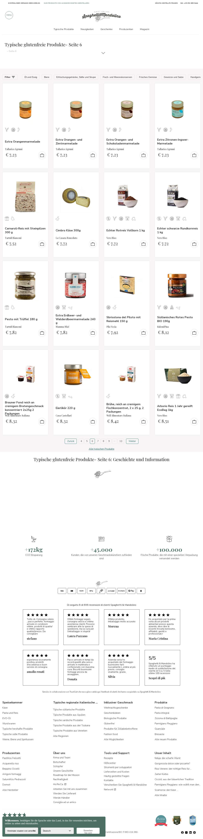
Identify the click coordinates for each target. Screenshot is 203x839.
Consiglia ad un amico (64, 802)
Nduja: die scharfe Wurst (167, 758)
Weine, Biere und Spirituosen (17, 739)
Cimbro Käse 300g (68, 230)
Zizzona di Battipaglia (166, 718)
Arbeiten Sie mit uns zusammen (70, 789)
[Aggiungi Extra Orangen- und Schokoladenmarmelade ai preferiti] (144, 87)
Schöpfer (58, 766)
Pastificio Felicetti (11, 758)
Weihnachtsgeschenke (116, 707)
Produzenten (126, 29)
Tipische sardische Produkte (68, 720)
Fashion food (111, 734)
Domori (6, 784)
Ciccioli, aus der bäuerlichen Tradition (174, 779)
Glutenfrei (109, 723)
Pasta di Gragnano (164, 707)
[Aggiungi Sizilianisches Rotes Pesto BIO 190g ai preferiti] (195, 265)
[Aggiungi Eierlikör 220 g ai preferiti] (93, 354)
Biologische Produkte (115, 718)
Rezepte (108, 758)
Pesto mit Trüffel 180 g (21, 319)
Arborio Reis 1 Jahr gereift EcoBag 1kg (175, 408)
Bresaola (159, 734)
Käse (5, 707)
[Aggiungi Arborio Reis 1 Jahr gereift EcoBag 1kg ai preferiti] (195, 354)
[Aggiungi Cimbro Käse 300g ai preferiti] (93, 176)
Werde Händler (61, 797)
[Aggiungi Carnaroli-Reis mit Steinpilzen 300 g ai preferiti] (43, 176)
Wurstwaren (9, 723)
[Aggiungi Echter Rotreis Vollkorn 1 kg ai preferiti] (144, 176)
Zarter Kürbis (161, 774)
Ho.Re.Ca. (58, 784)
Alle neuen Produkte (166, 739)
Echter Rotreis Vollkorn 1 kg (125, 230)
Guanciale (160, 728)
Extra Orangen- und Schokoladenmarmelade (122, 141)
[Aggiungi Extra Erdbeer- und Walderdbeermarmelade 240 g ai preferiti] (93, 265)
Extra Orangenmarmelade (22, 142)
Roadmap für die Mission (66, 775)
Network (109, 789)
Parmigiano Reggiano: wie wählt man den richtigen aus (178, 784)
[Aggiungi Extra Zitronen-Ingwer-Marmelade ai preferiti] (195, 87)
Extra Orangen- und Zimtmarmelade (69, 141)
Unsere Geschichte (63, 770)
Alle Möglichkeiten (114, 739)
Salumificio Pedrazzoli (14, 779)
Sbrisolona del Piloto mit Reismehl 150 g (123, 319)
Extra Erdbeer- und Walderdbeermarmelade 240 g (75, 319)
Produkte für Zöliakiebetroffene (121, 728)
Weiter (132, 441)
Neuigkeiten (87, 29)
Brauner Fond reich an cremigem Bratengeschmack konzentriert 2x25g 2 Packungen (24, 408)
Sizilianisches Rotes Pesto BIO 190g (175, 319)
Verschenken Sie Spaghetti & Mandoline (125, 784)
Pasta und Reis (10, 713)
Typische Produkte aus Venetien (70, 730)
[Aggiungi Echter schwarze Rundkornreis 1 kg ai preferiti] (195, 176)
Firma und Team (61, 757)
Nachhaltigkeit (60, 779)
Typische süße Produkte (15, 734)
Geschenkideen (112, 713)
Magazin (144, 29)
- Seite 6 (11, 51)
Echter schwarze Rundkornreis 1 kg (177, 230)
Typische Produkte (64, 29)
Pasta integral (162, 713)
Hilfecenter (110, 763)
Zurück (70, 441)
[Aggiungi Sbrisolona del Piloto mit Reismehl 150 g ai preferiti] (144, 265)
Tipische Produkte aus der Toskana (71, 725)
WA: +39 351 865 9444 (189, 3)
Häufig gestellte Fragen (116, 776)
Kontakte (108, 780)
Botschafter (59, 762)
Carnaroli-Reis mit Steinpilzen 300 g (25, 230)
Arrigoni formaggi (11, 774)
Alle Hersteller (10, 790)
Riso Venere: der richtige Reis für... (173, 768)
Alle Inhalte (161, 795)
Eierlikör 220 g (65, 408)
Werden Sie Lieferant (64, 793)
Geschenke (107, 29)
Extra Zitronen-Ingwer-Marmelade (172, 141)
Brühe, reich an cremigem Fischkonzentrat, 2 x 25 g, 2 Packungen (125, 408)
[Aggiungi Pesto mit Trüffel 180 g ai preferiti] (43, 265)
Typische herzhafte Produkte (17, 728)
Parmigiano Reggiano (166, 723)
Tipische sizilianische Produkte (69, 709)
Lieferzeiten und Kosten (116, 771)
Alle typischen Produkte (101, 449)
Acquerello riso (10, 763)
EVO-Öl (6, 718)
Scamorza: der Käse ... (166, 790)
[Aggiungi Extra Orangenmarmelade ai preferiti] (43, 87)
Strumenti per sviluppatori (118, 767)
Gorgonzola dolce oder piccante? (172, 763)
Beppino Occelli (10, 768)
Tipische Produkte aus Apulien (69, 714)
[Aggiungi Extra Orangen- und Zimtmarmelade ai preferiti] (93, 87)
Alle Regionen (61, 736)
